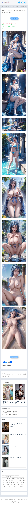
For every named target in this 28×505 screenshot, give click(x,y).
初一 (5, 10)
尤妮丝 (15, 480)
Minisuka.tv (16, 476)
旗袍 (3, 482)
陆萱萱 (14, 486)
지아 (3, 488)
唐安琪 (18, 478)
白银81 (19, 484)
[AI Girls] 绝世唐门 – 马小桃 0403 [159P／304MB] (7, 375)
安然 (12, 480)
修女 (3, 478)
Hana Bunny (17, 474)
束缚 (17, 482)
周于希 (7, 478)
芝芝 (7, 486)
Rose (22, 476)
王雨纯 (12, 484)
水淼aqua (7, 484)
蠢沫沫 (10, 486)
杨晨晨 (21, 482)
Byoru (6, 474)
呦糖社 (6, 6)
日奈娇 (7, 482)
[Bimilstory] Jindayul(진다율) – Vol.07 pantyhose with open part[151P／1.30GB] (16, 425)
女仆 (24, 478)
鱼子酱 (17, 486)
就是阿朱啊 (19, 480)
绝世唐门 (9, 365)
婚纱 (9, 480)
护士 (23, 480)
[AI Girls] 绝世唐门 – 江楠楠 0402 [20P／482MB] (8, 402)
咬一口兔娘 (13, 478)
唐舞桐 (4, 365)
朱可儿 (14, 482)
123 (3, 474)
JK (10, 476)
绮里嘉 (4, 486)
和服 (10, 478)
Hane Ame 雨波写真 (6, 476)
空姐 (22, 484)
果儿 (24, 482)
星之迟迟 (10, 482)
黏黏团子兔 (21, 486)
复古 (21, 478)
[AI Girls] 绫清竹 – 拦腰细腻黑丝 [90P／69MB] (20, 375)
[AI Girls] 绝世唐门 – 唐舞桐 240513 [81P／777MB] (14, 9)
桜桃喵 (4, 484)
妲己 (6, 480)
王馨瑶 (15, 484)
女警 (3, 480)
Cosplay (10, 474)
